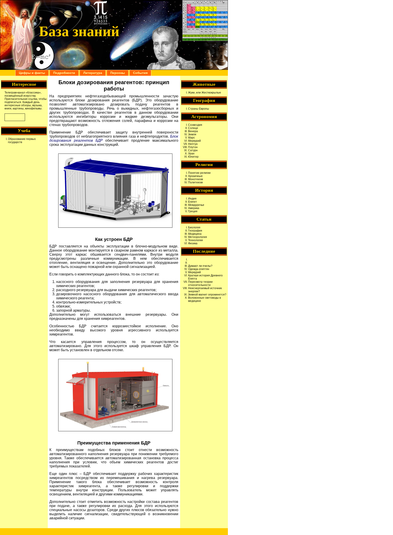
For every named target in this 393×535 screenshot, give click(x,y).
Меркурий (194, 140)
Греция (192, 211)
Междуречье (196, 205)
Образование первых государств (22, 140)
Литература (92, 73)
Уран (191, 153)
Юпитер (193, 156)
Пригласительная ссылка (21, 99)
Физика (192, 243)
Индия (192, 198)
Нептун (193, 144)
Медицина (195, 233)
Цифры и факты (32, 73)
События (140, 73)
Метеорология (197, 237)
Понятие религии (199, 172)
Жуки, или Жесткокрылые (204, 92)
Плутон (193, 147)
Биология (194, 227)
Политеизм (195, 182)
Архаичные (195, 176)
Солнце (193, 128)
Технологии (195, 240)
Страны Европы (198, 108)
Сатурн (193, 150)
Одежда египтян (198, 269)
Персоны (117, 73)
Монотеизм (195, 179)
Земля (192, 134)
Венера (193, 131)
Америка (193, 208)
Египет (192, 201)
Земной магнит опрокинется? (207, 294)
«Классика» (33, 92)
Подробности (64, 73)
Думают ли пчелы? (200, 266)
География (195, 230)
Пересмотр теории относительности (200, 283)
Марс (191, 137)
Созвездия (195, 124)
